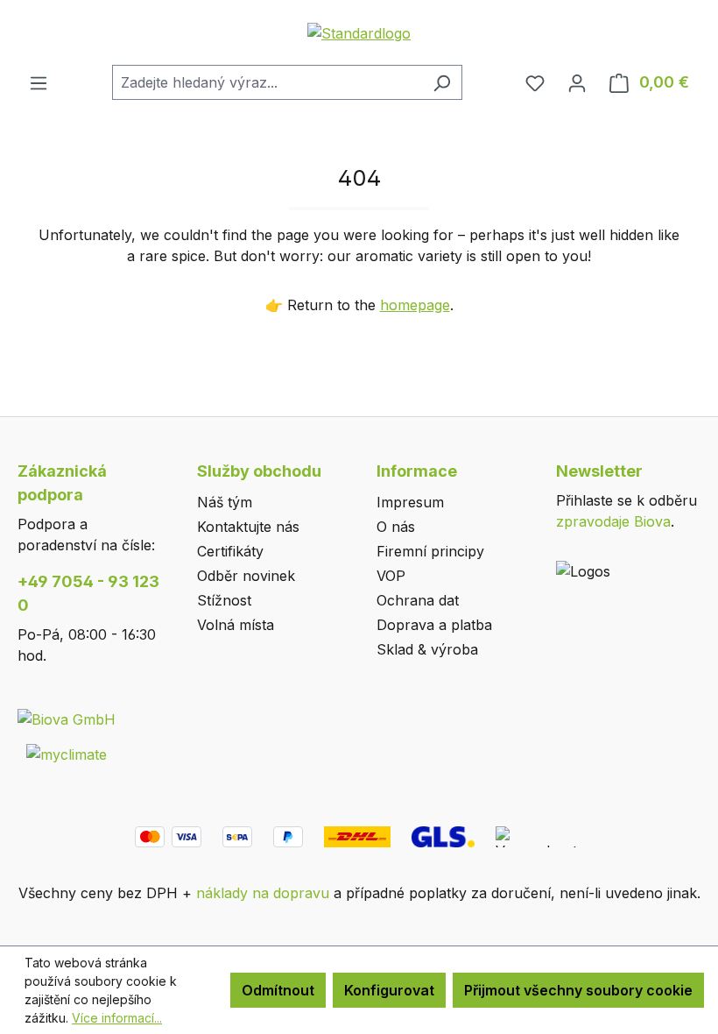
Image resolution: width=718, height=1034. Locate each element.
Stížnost (224, 600)
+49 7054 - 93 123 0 (88, 593)
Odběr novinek (246, 575)
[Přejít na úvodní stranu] (359, 32)
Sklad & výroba (427, 649)
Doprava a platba (434, 625)
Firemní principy (430, 551)
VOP (391, 575)
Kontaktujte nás (248, 526)
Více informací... (117, 1017)
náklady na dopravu (262, 893)
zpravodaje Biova (613, 521)
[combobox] (267, 82)
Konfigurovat (389, 990)
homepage (415, 305)
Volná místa (235, 625)
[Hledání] (441, 82)
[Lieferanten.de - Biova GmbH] (67, 718)
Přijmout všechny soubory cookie (578, 990)
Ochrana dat (418, 600)
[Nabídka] (39, 82)
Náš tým (224, 502)
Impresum (410, 502)
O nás (396, 526)
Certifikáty (230, 551)
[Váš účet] (577, 82)
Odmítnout (278, 990)
